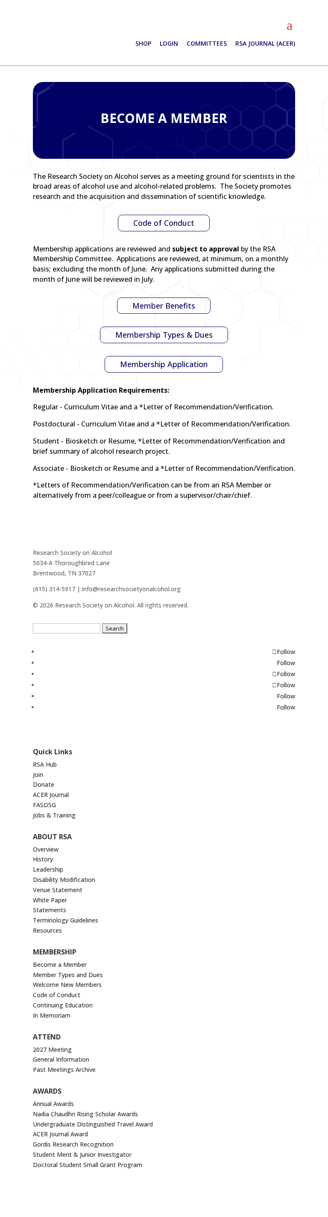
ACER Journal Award (60, 1134)
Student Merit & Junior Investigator (82, 1154)
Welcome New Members (67, 985)
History (43, 859)
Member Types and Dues (68, 975)
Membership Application (164, 364)
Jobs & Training (54, 815)
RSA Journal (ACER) (265, 43)
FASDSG (44, 805)
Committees (207, 43)
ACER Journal (51, 795)
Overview (46, 849)
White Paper (50, 900)
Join (38, 774)
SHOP (143, 43)
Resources (47, 930)
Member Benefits (163, 306)
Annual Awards (53, 1104)
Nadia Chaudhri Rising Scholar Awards (85, 1114)
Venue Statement (57, 890)
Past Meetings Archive (64, 1069)
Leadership (48, 869)
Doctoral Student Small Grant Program (87, 1165)
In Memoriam (51, 1015)
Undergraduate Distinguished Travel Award (93, 1124)
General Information (61, 1059)
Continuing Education (63, 1005)
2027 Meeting (52, 1049)
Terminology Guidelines (65, 920)
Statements (49, 910)
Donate (43, 784)
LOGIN (169, 43)
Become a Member (60, 964)
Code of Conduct (163, 223)
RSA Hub (45, 764)
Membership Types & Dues (164, 335)
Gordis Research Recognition (73, 1144)
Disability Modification (64, 880)
